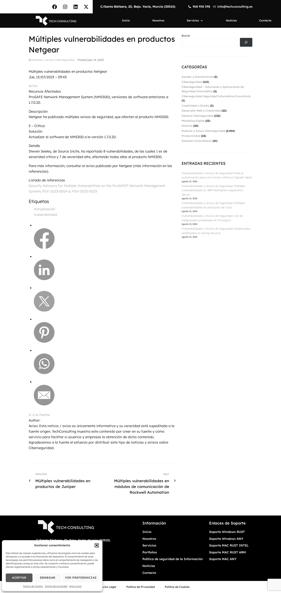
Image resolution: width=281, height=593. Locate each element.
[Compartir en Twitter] (44, 310)
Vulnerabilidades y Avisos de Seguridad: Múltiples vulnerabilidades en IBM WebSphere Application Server (213, 190)
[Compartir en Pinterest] (44, 341)
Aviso (33, 86)
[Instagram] (65, 6)
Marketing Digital (193, 120)
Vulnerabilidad (45, 214)
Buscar (186, 35)
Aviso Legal (75, 586)
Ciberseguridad (192, 82)
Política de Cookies (33, 586)
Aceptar (19, 577)
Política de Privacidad (140, 587)
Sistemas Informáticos (197, 141)
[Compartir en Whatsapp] (44, 373)
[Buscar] (246, 42)
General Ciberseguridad (197, 115)
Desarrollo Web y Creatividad (201, 110)
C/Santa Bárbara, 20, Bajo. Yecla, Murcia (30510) (137, 6)
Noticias (187, 125)
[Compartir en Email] (44, 404)
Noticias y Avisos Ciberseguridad (53, 60)
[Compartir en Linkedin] (44, 279)
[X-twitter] (86, 6)
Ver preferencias (81, 577)
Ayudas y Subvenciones (197, 76)
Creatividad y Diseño (195, 105)
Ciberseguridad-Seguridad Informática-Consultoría (216, 96)
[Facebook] (54, 6)
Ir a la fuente (39, 415)
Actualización (44, 209)
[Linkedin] (75, 6)
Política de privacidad (56, 586)
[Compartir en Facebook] (44, 248)
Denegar (47, 577)
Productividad (191, 136)
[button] (97, 545)
